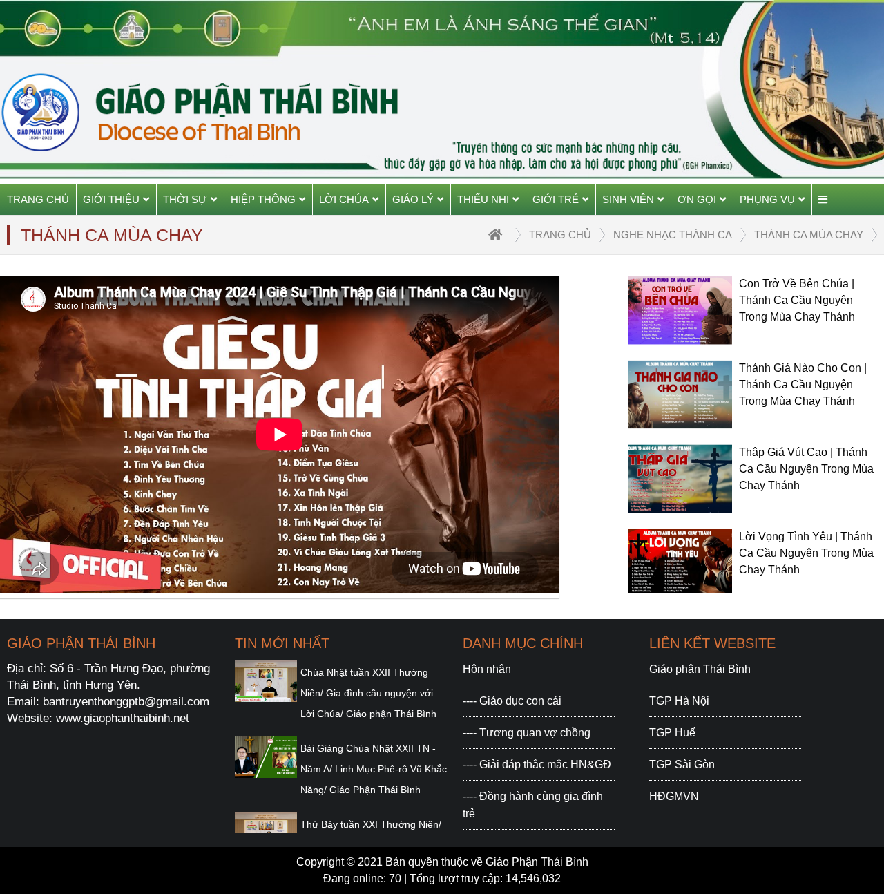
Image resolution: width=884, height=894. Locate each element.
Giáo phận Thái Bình (700, 669)
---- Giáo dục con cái (512, 701)
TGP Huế (672, 733)
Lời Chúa (344, 199)
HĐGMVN (674, 796)
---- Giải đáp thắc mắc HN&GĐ (537, 764)
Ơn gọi (697, 199)
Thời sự (185, 199)
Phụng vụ (767, 199)
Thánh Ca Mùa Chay (808, 234)
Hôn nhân (487, 669)
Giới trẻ (555, 199)
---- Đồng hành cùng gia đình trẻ (533, 804)
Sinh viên (628, 199)
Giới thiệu (111, 199)
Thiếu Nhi (483, 199)
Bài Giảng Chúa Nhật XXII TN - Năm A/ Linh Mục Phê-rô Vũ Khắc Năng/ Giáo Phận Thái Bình (373, 769)
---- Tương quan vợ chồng (526, 733)
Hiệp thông (263, 199)
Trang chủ (38, 199)
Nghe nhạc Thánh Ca (672, 234)
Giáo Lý (413, 199)
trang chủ (560, 234)
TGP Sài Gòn (682, 764)
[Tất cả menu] (822, 199)
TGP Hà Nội (679, 701)
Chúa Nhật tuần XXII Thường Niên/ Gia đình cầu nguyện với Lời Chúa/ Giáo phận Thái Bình (368, 693)
